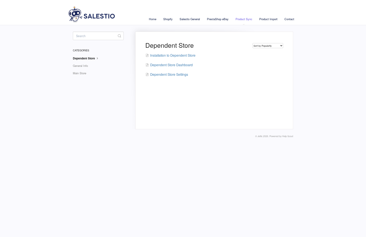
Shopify (168, 19)
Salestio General (190, 19)
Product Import (268, 19)
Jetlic (260, 136)
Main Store (79, 73)
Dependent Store (84, 58)
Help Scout (287, 136)
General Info (80, 66)
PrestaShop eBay (218, 19)
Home (152, 19)
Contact (289, 19)
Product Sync (244, 19)
